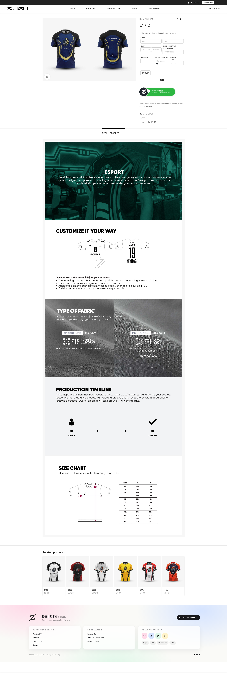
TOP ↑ (197, 655)
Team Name (144, 57)
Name (142, 38)
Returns (36, 645)
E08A (166, 590)
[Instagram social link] (195, 2)
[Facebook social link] (188, 2)
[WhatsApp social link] (198, 2)
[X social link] (191, 2)
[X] (151, 636)
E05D (70, 590)
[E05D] (77, 571)
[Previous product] (177, 19)
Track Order (208, 2)
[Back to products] (180, 19)
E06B (94, 590)
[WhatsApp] (165, 636)
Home (142, 19)
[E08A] (173, 571)
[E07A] (149, 571)
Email (142, 46)
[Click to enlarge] (47, 77)
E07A (142, 590)
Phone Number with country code (170, 47)
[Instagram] (158, 636)
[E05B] (54, 571)
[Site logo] (18, 9)
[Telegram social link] (154, 122)
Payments (91, 634)
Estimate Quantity (173, 58)
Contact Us (38, 634)
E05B (46, 590)
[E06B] (101, 571)
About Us (36, 637)
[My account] (217, 2)
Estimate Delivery (161, 57)
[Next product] (183, 19)
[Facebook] (144, 636)
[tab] (113, 132)
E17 (144, 118)
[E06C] (125, 571)
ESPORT (149, 19)
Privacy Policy (93, 641)
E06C (118, 590)
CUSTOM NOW (188, 618)
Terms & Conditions (95, 637)
